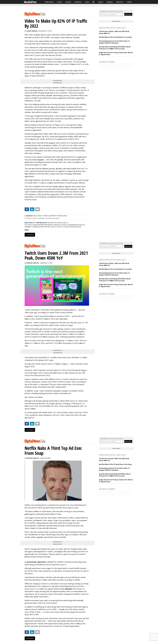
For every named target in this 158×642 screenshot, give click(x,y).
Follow (129, 2)
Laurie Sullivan (32, 31)
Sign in (100, 2)
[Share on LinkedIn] (32, 209)
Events (59, 2)
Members (78, 2)
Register (110, 2)
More (87, 2)
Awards (68, 2)
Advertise (119, 2)
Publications (49, 2)
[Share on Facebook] (27, 209)
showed (68, 589)
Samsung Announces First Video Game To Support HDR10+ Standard (114, 42)
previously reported (36, 562)
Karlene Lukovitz (33, 263)
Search (93, 2)
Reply (27, 230)
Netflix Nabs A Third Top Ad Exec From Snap (115, 37)
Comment (30, 235)
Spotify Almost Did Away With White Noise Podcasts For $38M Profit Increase (115, 48)
